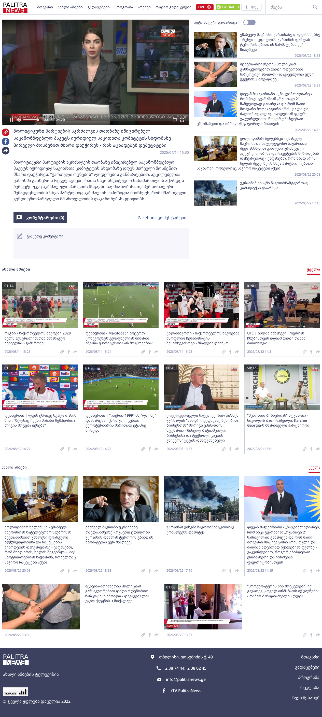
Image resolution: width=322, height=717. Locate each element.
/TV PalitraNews (186, 690)
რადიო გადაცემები (173, 7)
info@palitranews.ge (186, 679)
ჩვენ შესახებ (305, 697)
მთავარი (45, 7)
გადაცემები (99, 7)
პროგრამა (124, 7)
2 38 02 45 (196, 668)
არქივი (144, 7)
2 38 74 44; (175, 668)
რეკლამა (309, 687)
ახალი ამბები (70, 7)
